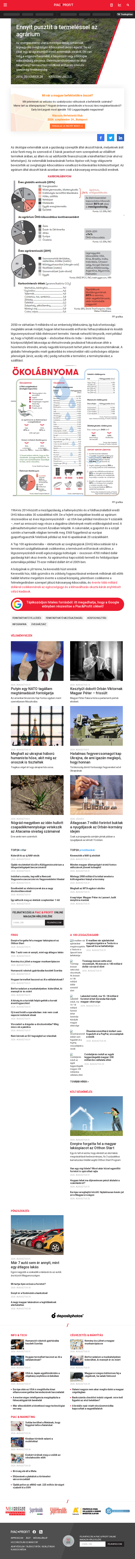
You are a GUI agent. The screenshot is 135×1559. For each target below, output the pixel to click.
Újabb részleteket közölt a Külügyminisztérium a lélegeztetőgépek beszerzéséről (37, 866)
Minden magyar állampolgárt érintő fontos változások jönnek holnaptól (93, 866)
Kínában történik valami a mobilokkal (39, 1440)
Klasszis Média (18, 1549)
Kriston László (60, 76)
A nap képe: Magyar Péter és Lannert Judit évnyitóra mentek (93, 899)
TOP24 (18, 850)
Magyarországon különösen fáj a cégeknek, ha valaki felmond (103, 1374)
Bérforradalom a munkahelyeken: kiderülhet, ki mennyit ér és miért (36, 990)
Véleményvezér (21, 635)
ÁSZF (28, 1538)
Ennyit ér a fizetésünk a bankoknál (29, 1293)
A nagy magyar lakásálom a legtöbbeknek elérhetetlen (33, 1303)
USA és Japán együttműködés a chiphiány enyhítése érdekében (42, 1374)
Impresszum (17, 1538)
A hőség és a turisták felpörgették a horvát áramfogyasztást (34, 1002)
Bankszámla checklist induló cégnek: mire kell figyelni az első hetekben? (97, 1399)
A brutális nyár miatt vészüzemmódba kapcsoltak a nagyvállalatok (92, 1407)
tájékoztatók (33, 1546)
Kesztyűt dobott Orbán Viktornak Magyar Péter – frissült (96, 691)
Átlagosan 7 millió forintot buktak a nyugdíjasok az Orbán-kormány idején (96, 827)
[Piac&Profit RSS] (40, 1531)
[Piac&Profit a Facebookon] (35, 1531)
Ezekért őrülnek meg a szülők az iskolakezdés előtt (43, 1456)
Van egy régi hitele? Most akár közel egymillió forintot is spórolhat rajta (95, 1170)
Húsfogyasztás (96, 618)
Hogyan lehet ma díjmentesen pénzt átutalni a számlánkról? (95, 1182)
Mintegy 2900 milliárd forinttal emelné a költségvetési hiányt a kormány (92, 878)
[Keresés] (128, 5)
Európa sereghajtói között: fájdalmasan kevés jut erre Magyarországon (97, 1193)
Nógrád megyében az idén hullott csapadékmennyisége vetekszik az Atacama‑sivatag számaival (37, 827)
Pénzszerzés (20, 1211)
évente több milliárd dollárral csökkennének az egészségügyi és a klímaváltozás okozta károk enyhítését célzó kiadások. (66, 587)
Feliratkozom (54, 922)
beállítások (48, 1546)
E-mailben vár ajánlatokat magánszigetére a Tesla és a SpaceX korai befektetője (102, 943)
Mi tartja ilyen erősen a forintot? (28, 1284)
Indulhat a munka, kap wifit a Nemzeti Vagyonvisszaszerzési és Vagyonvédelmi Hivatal (38, 878)
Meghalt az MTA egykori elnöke (87, 888)
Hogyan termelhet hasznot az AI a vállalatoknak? (37, 979)
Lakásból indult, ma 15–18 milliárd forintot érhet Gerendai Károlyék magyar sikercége (99, 999)
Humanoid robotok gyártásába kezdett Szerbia (37, 970)
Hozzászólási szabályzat (24, 1542)
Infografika (20, 624)
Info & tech (19, 1335)
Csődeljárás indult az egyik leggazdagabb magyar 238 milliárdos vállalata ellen (99, 1057)
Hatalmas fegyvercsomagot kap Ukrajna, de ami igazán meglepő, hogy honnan (95, 758)
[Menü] (5, 5)
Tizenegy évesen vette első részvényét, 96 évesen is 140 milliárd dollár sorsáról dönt (102, 964)
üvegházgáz (38, 624)
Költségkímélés (81, 1091)
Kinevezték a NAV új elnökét (85, 855)
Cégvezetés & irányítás (86, 1335)
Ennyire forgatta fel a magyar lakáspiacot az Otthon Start (35, 942)
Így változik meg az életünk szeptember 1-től (35, 900)
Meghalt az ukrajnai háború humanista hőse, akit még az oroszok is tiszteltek (33, 758)
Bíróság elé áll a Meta (24, 1471)
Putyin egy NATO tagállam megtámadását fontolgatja (32, 691)
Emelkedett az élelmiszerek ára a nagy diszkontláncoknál (32, 890)
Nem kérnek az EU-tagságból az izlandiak (34, 1036)
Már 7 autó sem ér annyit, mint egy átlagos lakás (37, 952)
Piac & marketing (23, 1417)
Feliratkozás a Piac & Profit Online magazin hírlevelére (98, 1538)
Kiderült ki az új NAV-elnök (25, 855)
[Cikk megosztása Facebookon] (100, 137)
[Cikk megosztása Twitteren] (110, 137)
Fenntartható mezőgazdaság (64, 618)
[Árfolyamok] (119, 5)
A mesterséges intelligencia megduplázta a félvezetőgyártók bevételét (36, 1399)
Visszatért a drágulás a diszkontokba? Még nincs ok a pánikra (35, 1025)
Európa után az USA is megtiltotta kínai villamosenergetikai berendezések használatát (38, 1391)
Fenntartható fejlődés (27, 618)
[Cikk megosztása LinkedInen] (120, 137)
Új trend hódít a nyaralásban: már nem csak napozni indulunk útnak (34, 1013)
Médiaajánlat (40, 1538)
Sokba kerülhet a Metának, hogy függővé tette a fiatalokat (42, 1424)
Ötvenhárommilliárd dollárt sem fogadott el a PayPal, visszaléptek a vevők (104, 1034)
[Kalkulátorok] (111, 5)
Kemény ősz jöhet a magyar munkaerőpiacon (35, 961)
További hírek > (79, 1081)
